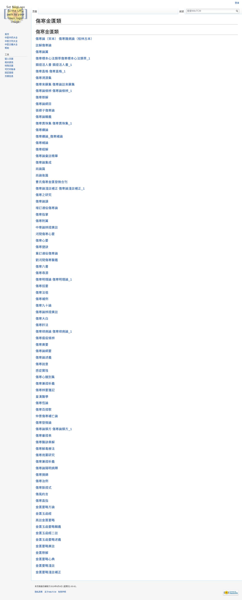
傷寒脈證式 (44, 487)
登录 (237, 3)
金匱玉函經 (44, 513)
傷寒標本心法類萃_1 (75, 58)
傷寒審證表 (44, 435)
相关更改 (9, 62)
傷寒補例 (42, 299)
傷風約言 (42, 494)
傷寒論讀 (42, 201)
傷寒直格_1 (57, 71)
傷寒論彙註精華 (47, 156)
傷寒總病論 (44, 331)
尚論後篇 (42, 175)
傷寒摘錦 (42, 474)
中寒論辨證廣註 (47, 227)
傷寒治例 (42, 481)
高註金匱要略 (45, 520)
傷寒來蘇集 (44, 84)
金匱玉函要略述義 (48, 539)
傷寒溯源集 (44, 78)
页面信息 (9, 76)
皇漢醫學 (42, 396)
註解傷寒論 (44, 45)
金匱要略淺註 (45, 565)
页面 (34, 11)
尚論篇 (40, 169)
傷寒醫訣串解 (45, 442)
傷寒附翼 (42, 221)
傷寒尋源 (42, 273)
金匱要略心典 (45, 559)
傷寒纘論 (42, 130)
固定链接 (9, 73)
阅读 (181, 11)
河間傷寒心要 (45, 234)
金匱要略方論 (45, 507)
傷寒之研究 (44, 195)
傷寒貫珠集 (44, 123)
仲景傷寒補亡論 (47, 416)
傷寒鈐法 (42, 325)
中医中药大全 (11, 37)
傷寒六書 (42, 266)
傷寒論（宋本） (47, 39)
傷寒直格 (42, 71)
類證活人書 (44, 65)
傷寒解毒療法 (45, 448)
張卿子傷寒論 (45, 110)
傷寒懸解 (42, 97)
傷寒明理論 (44, 279)
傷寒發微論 (44, 422)
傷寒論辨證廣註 (47, 312)
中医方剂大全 (11, 41)
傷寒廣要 (42, 344)
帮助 (7, 48)
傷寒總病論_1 (62, 331)
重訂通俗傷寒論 (47, 253)
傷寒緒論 (42, 143)
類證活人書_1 (62, 65)
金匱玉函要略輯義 (48, 526)
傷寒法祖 (42, 292)
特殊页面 (9, 66)
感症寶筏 (42, 370)
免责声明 (62, 592)
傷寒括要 (42, 286)
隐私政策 (39, 592)
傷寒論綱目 (44, 104)
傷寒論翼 (42, 52)
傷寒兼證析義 (45, 383)
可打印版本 (10, 69)
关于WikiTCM (50, 592)
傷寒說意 (42, 364)
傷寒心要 (42, 240)
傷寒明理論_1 (62, 279)
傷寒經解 (42, 149)
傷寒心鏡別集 (45, 377)
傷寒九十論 (44, 305)
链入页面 (9, 59)
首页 (7, 34)
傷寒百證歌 (44, 409)
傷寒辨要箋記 (45, 390)
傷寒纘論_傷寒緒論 (49, 136)
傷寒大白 (42, 318)
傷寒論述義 (44, 357)
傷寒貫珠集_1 (62, 123)
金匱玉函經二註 (47, 533)
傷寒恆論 (42, 403)
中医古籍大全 (11, 44)
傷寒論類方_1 (62, 429)
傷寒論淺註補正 (47, 188)
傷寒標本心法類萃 (48, 58)
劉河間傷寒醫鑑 (47, 260)
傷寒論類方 (44, 429)
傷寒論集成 (44, 162)
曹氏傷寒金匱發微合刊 (51, 182)
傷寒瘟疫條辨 (45, 338)
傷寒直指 (42, 500)
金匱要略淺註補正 (48, 572)
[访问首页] (15, 14)
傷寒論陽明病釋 (47, 468)
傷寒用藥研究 (45, 455)
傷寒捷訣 (42, 247)
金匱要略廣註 (45, 546)
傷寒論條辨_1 (62, 91)
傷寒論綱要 (44, 351)
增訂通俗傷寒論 (47, 208)
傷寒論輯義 (44, 117)
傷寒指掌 (42, 214)
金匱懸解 (42, 553)
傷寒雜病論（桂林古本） (76, 39)
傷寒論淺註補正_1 (72, 188)
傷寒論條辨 (44, 91)
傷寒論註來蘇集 (63, 84)
